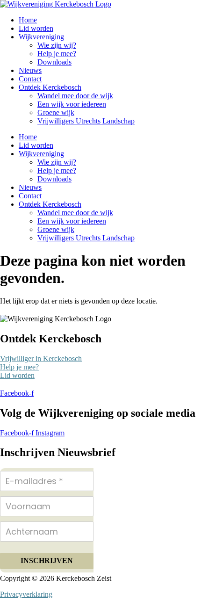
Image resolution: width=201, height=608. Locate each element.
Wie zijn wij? (56, 45)
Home (28, 20)
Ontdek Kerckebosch (50, 87)
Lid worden (36, 28)
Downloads (54, 62)
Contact (30, 79)
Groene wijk (55, 112)
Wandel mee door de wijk (75, 96)
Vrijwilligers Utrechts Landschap (86, 121)
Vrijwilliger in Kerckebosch (41, 358)
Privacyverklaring (26, 594)
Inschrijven (47, 561)
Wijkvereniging (41, 37)
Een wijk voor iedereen (71, 104)
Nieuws (30, 70)
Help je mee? (56, 54)
